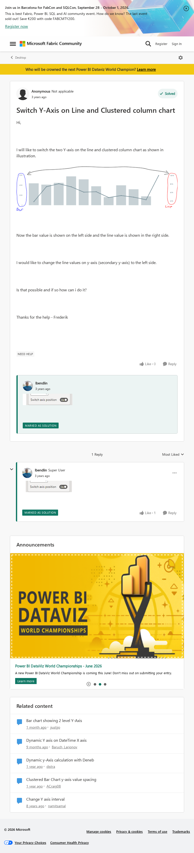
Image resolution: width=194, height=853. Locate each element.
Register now (16, 26)
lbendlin (41, 383)
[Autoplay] (89, 684)
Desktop (20, 57)
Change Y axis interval (45, 799)
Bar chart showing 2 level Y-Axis (54, 720)
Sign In (177, 43)
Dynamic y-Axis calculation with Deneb (60, 759)
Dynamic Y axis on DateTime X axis (56, 740)
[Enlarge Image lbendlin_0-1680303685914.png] (47, 399)
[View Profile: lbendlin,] (28, 386)
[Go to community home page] (51, 44)
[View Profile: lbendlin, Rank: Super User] (27, 473)
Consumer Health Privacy (69, 842)
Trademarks (181, 831)
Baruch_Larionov (64, 747)
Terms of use (157, 831)
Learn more (146, 69)
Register (161, 43)
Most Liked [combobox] (173, 454)
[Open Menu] (180, 57)
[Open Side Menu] (12, 44)
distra (50, 766)
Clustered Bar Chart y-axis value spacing (61, 779)
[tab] (94, 684)
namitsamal (57, 805)
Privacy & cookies (129, 831)
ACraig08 (53, 786)
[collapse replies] (12, 469)
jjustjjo (55, 727)
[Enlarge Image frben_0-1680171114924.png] (97, 188)
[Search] (148, 44)
